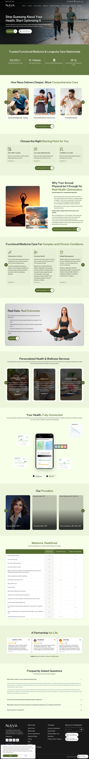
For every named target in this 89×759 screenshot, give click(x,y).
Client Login (80, 1)
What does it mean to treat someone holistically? (22, 679)
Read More (10, 161)
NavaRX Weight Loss (53, 733)
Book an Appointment (34, 733)
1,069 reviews (55, 656)
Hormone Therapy (37, 5)
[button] (82, 646)
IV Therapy (73, 5)
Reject (25, 755)
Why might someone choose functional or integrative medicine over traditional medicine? (34, 705)
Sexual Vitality (51, 731)
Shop (29, 741)
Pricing (29, 739)
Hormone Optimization (54, 728)
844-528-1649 (10, 1)
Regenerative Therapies (54, 5)
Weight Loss (45, 5)
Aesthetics (79, 5)
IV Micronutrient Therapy (54, 739)
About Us (24, 5)
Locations (30, 5)
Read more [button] (36, 651)
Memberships (31, 731)
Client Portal (31, 728)
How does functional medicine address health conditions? (24, 699)
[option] (18, 104)
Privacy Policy (70, 756)
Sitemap (30, 744)
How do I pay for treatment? (15, 710)
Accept (10, 755)
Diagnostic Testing (65, 5)
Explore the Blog (32, 736)
